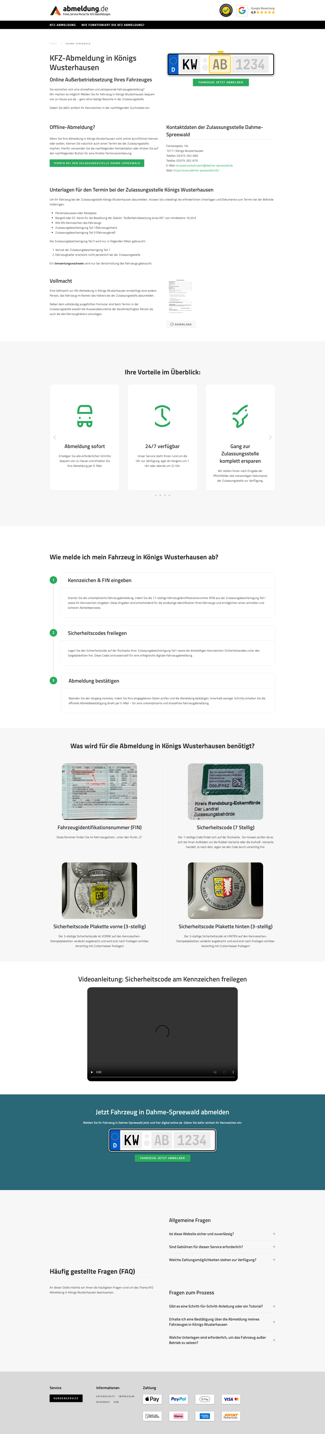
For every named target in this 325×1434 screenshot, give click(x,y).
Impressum (126, 1396)
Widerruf (103, 1402)
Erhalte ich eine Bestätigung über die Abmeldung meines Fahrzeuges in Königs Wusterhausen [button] (214, 1322)
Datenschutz (105, 1396)
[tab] (156, 495)
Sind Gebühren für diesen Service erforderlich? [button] (206, 1246)
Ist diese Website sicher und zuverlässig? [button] (201, 1233)
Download (183, 324)
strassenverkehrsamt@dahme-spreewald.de (204, 165)
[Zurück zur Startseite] (80, 10)
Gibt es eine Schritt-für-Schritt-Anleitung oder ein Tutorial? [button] (216, 1306)
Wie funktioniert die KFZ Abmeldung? (112, 25)
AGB (116, 1402)
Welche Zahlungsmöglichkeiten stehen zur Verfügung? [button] (212, 1259)
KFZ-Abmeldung (63, 25)
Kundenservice (66, 1398)
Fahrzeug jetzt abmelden (221, 82)
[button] (55, 437)
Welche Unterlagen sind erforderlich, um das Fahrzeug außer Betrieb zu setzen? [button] (217, 1340)
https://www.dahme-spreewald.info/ (196, 170)
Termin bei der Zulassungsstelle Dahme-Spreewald (97, 163)
